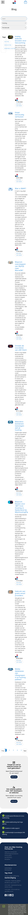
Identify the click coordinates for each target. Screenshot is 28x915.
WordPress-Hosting (10, 48)
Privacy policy (8, 855)
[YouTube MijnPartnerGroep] (13, 895)
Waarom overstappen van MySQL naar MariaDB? (20, 266)
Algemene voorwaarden (11, 852)
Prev (3, 751)
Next (25, 751)
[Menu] (3, 2)
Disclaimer (7, 859)
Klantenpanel (8, 870)
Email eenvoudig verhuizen (19, 114)
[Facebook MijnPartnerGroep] (6, 895)
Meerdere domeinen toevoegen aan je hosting (19, 425)
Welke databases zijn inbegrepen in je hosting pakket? (20, 674)
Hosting (18, 104)
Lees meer (19, 105)
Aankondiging (8, 868)
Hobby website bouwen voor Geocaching (20, 39)
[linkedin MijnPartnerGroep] (10, 895)
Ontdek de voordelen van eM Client (21, 348)
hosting (6, 41)
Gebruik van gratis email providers (20, 593)
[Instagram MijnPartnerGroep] (8, 895)
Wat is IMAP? (20, 188)
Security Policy (8, 857)
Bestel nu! (14, 777)
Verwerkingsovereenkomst (11, 853)
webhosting (7, 45)
